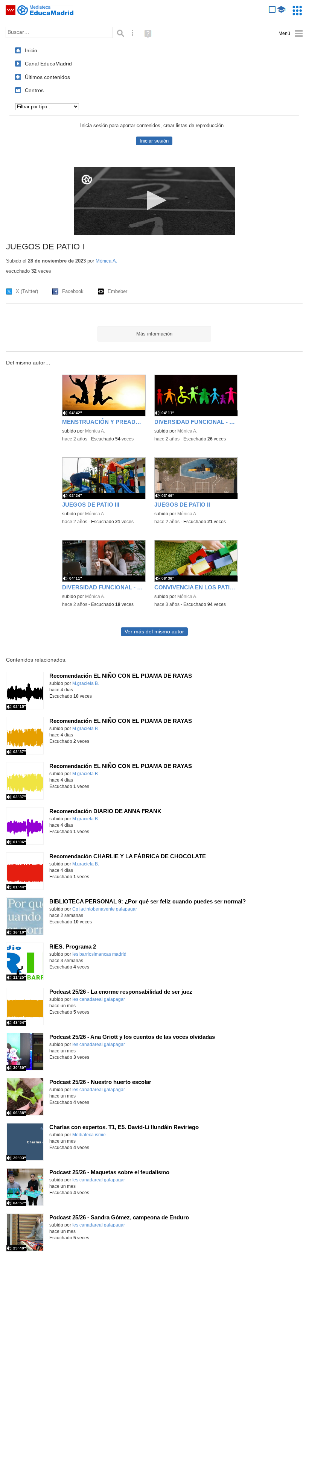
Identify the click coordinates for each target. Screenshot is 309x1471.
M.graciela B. (85, 683)
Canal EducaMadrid (48, 64)
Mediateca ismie (89, 1134)
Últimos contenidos (47, 77)
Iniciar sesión (154, 141)
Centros (34, 90)
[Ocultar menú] (291, 33)
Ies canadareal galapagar (98, 999)
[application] (154, 201)
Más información (154, 334)
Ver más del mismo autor (154, 632)
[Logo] (86, 180)
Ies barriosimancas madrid (99, 954)
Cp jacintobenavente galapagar (104, 909)
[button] (154, 200)
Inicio (31, 50)
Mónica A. (106, 261)
